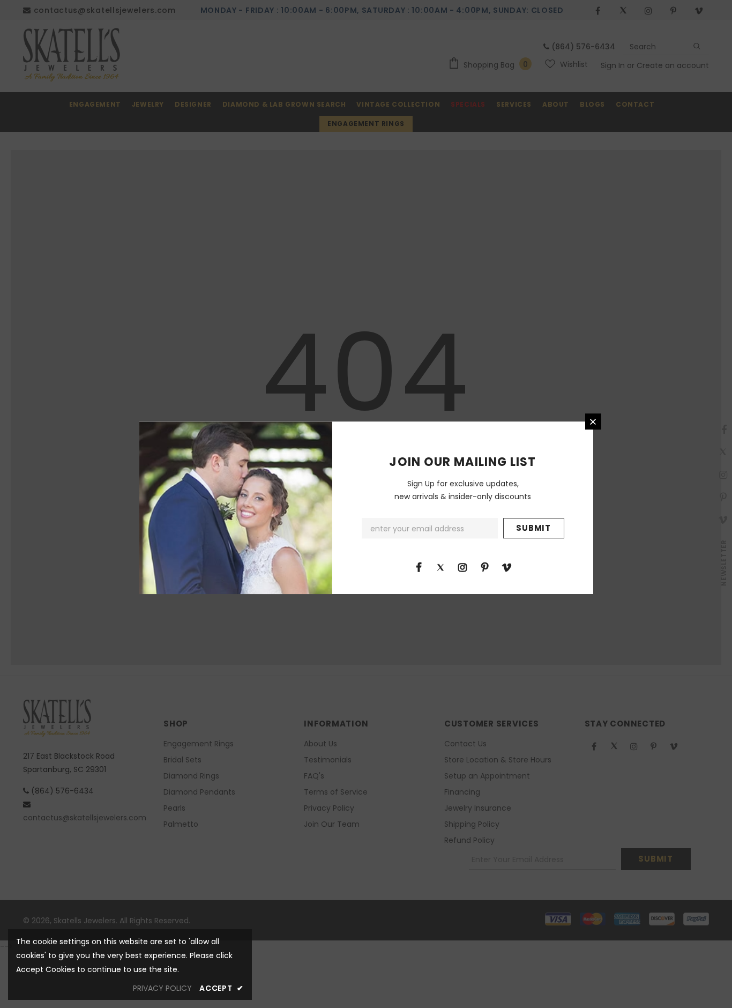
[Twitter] (440, 567)
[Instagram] (462, 567)
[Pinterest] (484, 567)
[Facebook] (418, 567)
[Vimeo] (506, 567)
